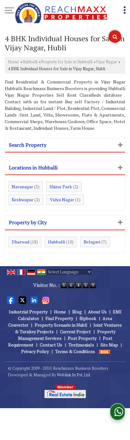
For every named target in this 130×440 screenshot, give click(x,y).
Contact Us (51, 345)
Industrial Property (28, 312)
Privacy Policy (35, 351)
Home (13, 62)
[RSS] (104, 351)
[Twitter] (22, 300)
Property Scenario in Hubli (61, 325)
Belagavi (92, 242)
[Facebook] (11, 300)
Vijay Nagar (106, 62)
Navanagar (22, 187)
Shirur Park (61, 187)
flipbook (88, 318)
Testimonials (81, 345)
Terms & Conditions (75, 351)
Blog (77, 312)
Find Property (59, 318)
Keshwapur (22, 200)
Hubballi (30, 62)
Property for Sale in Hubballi (66, 62)
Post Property (82, 338)
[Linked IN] (34, 300)
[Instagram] (46, 300)
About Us (97, 312)
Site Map (109, 345)
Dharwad (20, 242)
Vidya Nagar (62, 200)
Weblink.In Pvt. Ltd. (74, 375)
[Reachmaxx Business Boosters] (61, 13)
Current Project (75, 331)
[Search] (115, 36)
